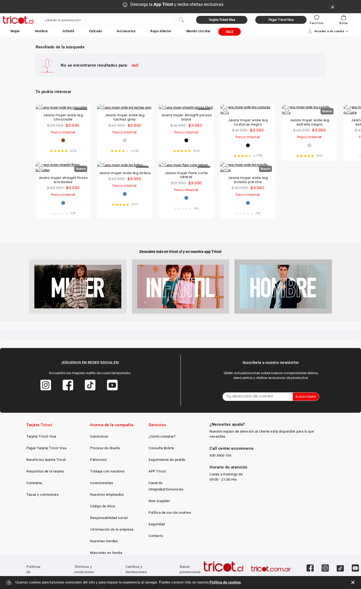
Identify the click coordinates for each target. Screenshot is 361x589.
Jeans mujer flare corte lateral (186, 175)
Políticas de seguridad (34, 572)
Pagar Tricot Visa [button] (281, 20)
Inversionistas (101, 483)
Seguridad (157, 524)
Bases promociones (190, 569)
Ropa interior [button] (161, 31)
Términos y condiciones (84, 569)
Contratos (34, 483)
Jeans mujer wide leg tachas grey (125, 117)
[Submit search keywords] (181, 19)
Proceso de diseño (105, 448)
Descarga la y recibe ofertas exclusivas (176, 4)
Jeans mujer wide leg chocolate (63, 117)
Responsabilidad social (109, 518)
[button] (15, 31)
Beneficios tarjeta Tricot (46, 460)
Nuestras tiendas (104, 541)
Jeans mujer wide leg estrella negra (309, 122)
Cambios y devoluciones (136, 569)
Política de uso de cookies (170, 512)
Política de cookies (225, 582)
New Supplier (159, 501)
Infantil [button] (68, 31)
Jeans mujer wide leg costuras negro (248, 122)
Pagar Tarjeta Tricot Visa (46, 448)
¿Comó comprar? (162, 436)
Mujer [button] (15, 31)
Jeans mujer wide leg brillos (125, 173)
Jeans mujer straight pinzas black (186, 117)
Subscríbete (305, 396)
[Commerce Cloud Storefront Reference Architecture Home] (18, 20)
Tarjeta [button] (222, 20)
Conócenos (99, 436)
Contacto (156, 536)
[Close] (332, 6)
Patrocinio (98, 460)
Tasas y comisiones (42, 495)
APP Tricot (157, 471)
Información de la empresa (112, 529)
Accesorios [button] (126, 31)
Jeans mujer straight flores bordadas (63, 180)
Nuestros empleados (107, 495)
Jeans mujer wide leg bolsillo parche (248, 180)
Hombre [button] (41, 31)
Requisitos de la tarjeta (45, 471)
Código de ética (102, 506)
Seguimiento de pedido (167, 460)
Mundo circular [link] (198, 31)
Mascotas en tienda (106, 553)
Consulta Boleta (161, 448)
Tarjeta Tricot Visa (41, 436)
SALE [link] (229, 32)
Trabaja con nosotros (107, 471)
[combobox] (114, 20)
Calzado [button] (95, 31)
